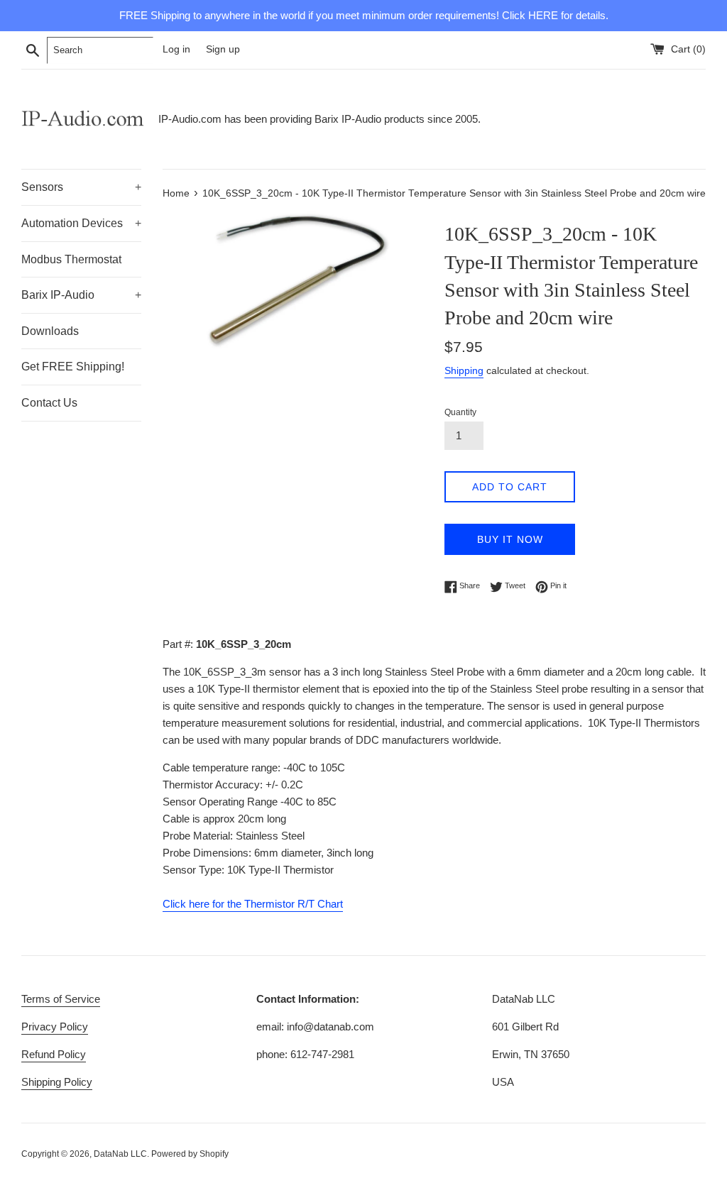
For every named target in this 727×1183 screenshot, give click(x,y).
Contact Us (49, 403)
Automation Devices (81, 223)
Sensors (81, 187)
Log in (176, 49)
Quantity (460, 412)
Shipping (463, 370)
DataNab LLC (120, 1154)
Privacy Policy (54, 1026)
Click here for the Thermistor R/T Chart (253, 904)
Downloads (50, 331)
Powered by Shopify (190, 1154)
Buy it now (510, 539)
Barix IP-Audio (81, 295)
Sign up (223, 49)
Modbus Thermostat (71, 259)
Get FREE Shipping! (72, 367)
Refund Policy (53, 1054)
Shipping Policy (56, 1082)
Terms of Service (60, 999)
